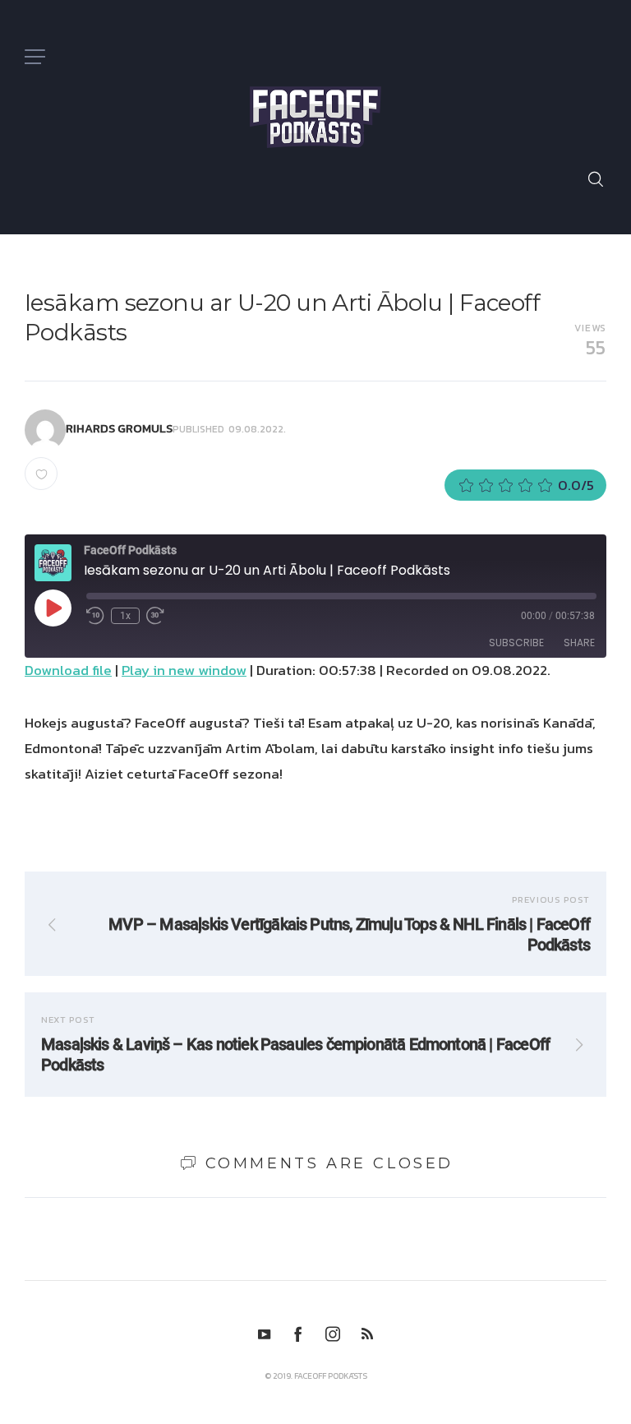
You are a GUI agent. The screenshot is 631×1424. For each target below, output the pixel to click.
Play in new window (184, 670)
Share (579, 643)
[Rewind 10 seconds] (95, 616)
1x (125, 616)
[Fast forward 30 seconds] (155, 616)
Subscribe (516, 643)
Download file (68, 670)
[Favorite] (41, 473)
